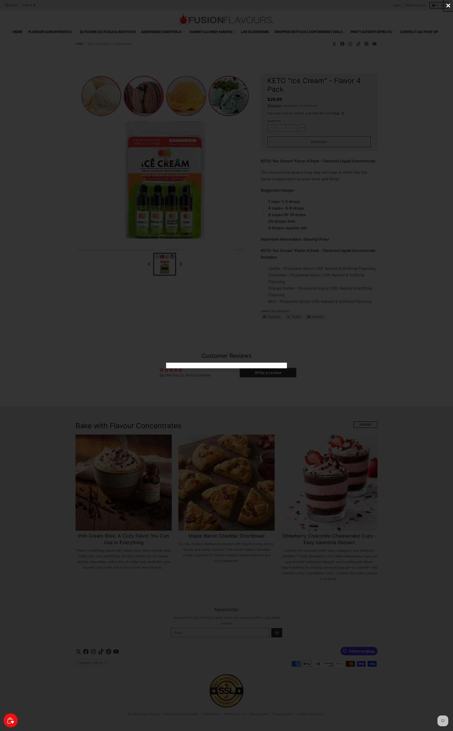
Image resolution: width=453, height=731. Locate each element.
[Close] (448, 5)
